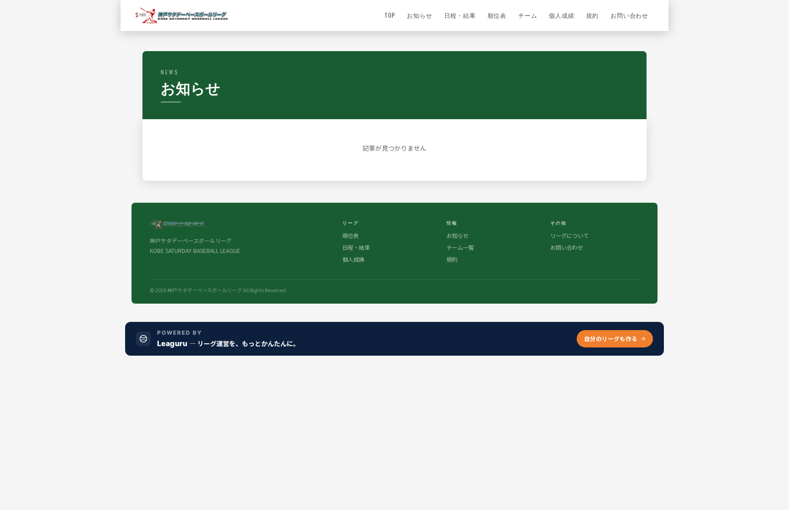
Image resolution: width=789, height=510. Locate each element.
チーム (527, 15)
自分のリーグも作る (610, 338)
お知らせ (419, 15)
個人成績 (561, 15)
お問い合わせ (629, 15)
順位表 (497, 15)
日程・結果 (460, 15)
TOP (389, 15)
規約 (592, 15)
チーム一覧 (460, 247)
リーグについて (569, 235)
